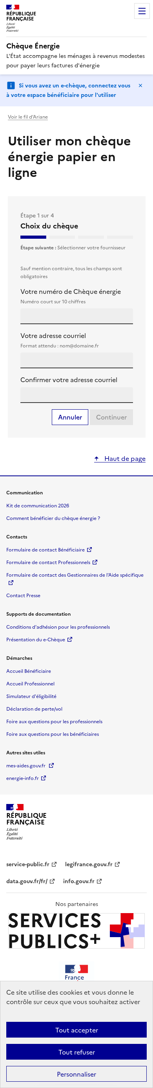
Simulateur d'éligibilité (31, 696)
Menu (142, 11)
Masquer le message (140, 85)
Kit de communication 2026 (37, 505)
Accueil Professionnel (30, 683)
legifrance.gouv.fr (89, 864)
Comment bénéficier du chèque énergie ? (53, 517)
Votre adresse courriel (59, 340)
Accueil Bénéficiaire (28, 670)
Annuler (70, 417)
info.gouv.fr (79, 881)
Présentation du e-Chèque (35, 639)
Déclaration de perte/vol (34, 708)
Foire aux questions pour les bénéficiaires (52, 733)
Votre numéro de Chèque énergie (70, 295)
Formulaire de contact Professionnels (48, 562)
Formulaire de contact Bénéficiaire (45, 549)
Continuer (111, 417)
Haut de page (124, 458)
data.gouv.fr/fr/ (26, 881)
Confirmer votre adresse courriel (68, 379)
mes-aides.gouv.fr (26, 765)
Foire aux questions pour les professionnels (54, 721)
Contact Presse (23, 595)
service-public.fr (27, 864)
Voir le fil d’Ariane (28, 116)
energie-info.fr (22, 777)
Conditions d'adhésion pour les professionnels (58, 626)
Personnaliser (76, 1073)
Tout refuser (76, 1051)
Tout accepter (76, 1029)
